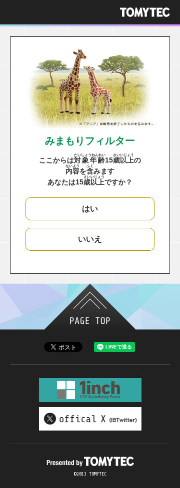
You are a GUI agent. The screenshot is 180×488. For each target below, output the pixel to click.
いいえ (90, 239)
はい (90, 208)
